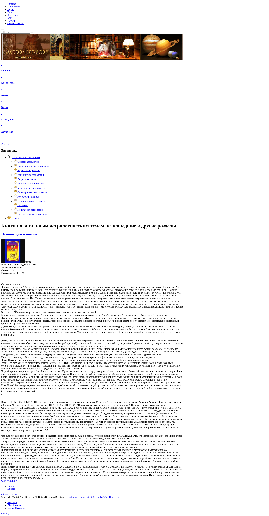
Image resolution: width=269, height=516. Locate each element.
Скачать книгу (9, 480)
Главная (6, 70)
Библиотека (8, 83)
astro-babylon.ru (9, 494)
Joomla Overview (16, 508)
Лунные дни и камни (19, 234)
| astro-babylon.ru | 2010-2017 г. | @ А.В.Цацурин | (94, 497)
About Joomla (14, 505)
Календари (7, 119)
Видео (4, 107)
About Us (12, 502)
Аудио (4, 95)
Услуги (5, 144)
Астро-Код (7, 131)
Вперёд (11, 488)
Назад (10, 486)
